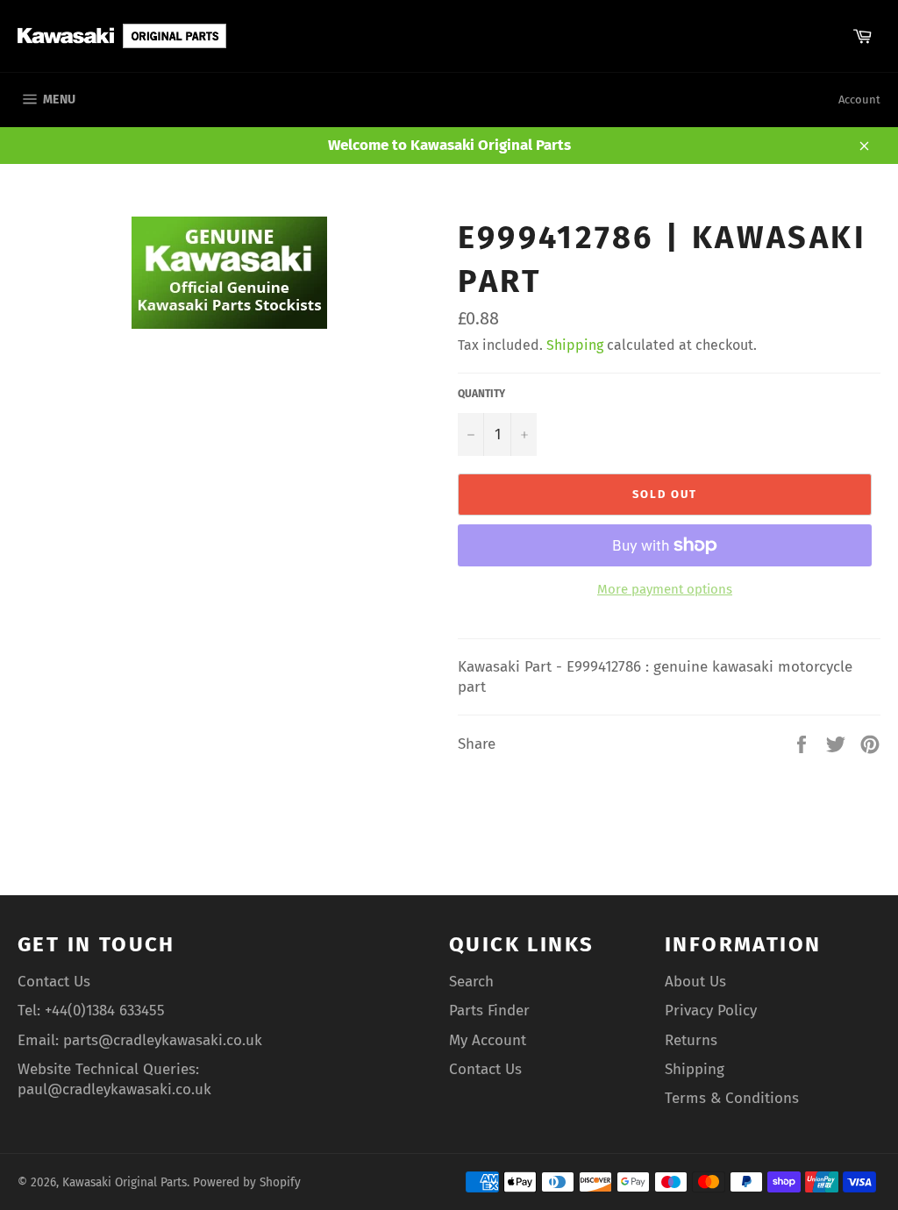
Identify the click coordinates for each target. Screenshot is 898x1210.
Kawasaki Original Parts (124, 1182)
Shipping (574, 345)
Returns (691, 1040)
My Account (487, 1040)
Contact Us (54, 981)
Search (471, 981)
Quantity (481, 394)
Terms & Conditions (732, 1098)
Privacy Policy (711, 1010)
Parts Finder (489, 1010)
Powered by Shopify (247, 1182)
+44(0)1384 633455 (105, 1010)
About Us (695, 981)
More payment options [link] (664, 589)
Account (859, 99)
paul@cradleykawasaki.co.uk (114, 1089)
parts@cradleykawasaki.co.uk (162, 1040)
